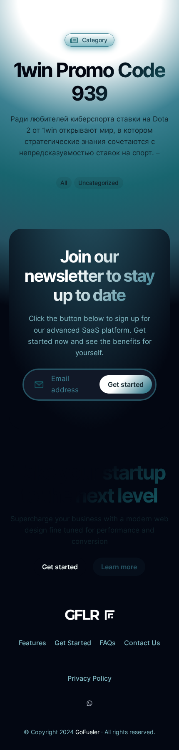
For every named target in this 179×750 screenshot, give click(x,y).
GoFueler (87, 731)
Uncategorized (98, 182)
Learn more (119, 567)
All (63, 182)
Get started (126, 384)
